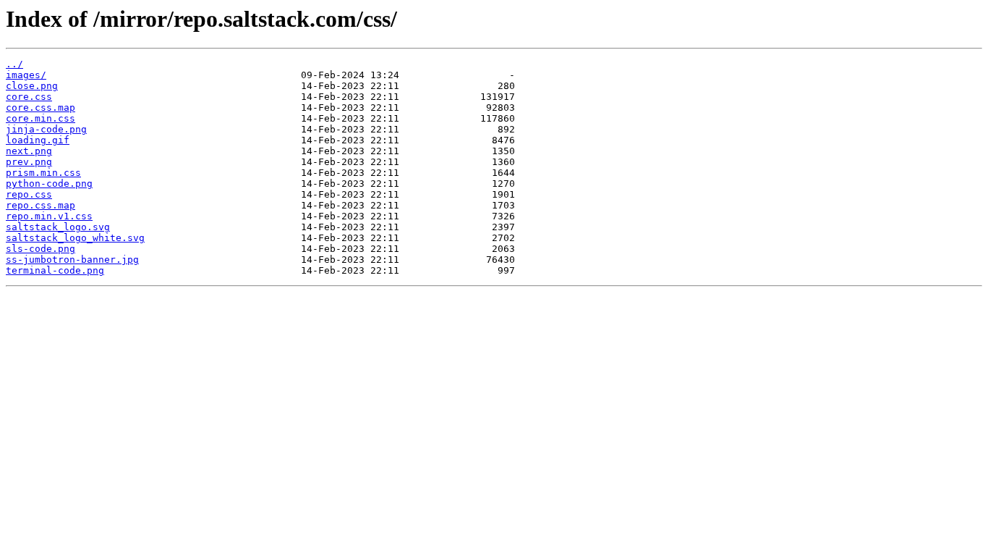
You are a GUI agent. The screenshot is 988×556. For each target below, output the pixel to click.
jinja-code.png (46, 129)
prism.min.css (43, 172)
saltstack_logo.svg (58, 227)
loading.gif (37, 140)
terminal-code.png (55, 270)
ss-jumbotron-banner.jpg (72, 259)
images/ (26, 75)
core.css (29, 96)
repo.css (29, 194)
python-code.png (49, 183)
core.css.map (40, 107)
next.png (29, 151)
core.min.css (40, 118)
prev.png (29, 161)
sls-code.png (40, 248)
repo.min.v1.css (49, 216)
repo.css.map (40, 205)
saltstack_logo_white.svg (75, 237)
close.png (32, 85)
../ (14, 64)
